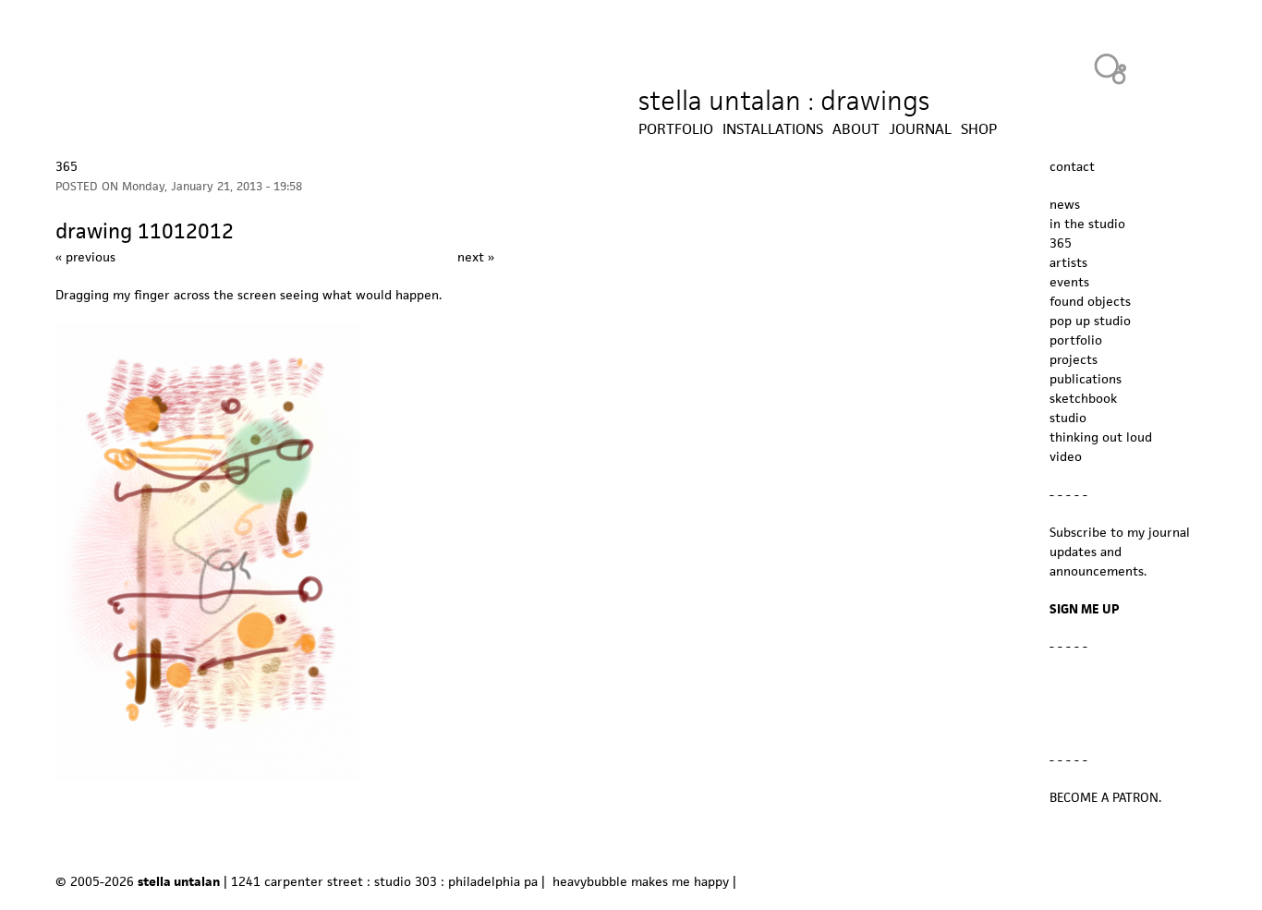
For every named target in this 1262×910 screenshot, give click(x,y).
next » (475, 257)
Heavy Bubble (1110, 68)
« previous (85, 257)
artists (1068, 262)
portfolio (1076, 340)
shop (979, 129)
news (1065, 204)
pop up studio (1090, 320)
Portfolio (675, 129)
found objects (1090, 301)
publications (1086, 378)
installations (772, 129)
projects (1074, 359)
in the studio (1087, 223)
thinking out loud (1101, 437)
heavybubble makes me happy (640, 881)
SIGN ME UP (1085, 609)
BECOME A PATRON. (1105, 797)
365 (66, 166)
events (1069, 281)
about (856, 129)
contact (1072, 166)
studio (1068, 417)
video (1066, 456)
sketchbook (1083, 398)
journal (920, 129)
